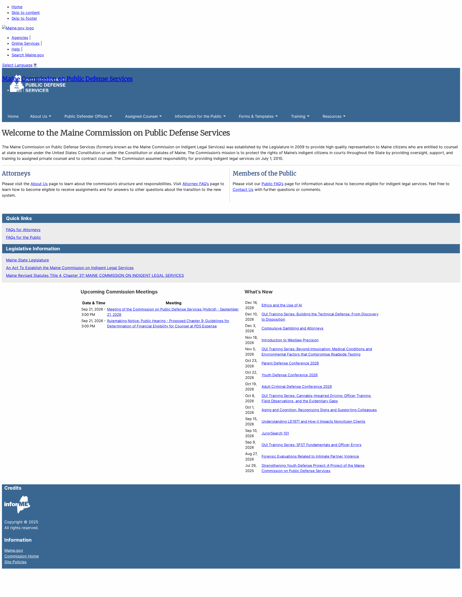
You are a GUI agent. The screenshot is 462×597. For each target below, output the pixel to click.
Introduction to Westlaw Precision (290, 340)
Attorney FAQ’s (195, 183)
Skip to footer (24, 18)
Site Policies (15, 561)
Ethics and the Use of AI (282, 305)
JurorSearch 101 (275, 433)
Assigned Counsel (138, 118)
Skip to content (26, 12)
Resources (329, 118)
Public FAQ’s (272, 183)
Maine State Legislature (27, 260)
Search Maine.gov (28, 54)
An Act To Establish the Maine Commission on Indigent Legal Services (70, 267)
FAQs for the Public (23, 237)
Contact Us (243, 189)
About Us (35, 118)
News (17, 90)
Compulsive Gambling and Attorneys (292, 328)
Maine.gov (13, 550)
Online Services (25, 43)
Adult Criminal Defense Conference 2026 (297, 386)
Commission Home (21, 556)
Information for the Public (195, 118)
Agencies (20, 37)
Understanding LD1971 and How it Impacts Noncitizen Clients (313, 421)
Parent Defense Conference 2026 (290, 363)
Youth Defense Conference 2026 (290, 375)
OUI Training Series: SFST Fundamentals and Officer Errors (311, 445)
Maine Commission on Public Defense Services (67, 79)
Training (295, 118)
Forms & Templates (253, 118)
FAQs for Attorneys (23, 229)
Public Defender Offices (83, 118)
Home (17, 6)
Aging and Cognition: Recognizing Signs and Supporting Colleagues (319, 410)
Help (16, 49)
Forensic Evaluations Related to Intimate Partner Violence (310, 456)
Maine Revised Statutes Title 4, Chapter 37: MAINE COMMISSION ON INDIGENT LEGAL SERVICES (95, 275)
